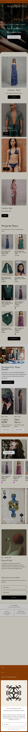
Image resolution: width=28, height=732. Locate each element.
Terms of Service (15, 729)
